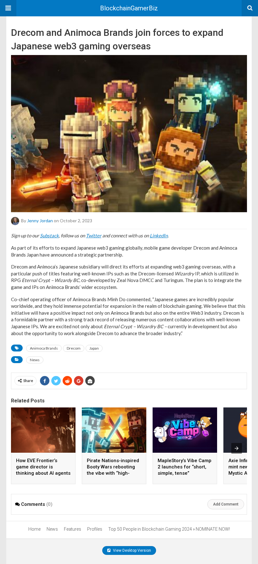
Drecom (74, 348)
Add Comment (225, 504)
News (35, 359)
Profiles (94, 529)
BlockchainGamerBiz (129, 8)
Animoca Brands (44, 348)
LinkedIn (159, 235)
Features (72, 529)
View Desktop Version (131, 550)
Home (34, 529)
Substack (49, 235)
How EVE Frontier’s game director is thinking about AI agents (43, 467)
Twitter (93, 235)
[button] (8, 8)
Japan (94, 348)
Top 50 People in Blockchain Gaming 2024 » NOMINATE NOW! (169, 529)
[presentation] (236, 448)
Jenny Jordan (40, 220)
